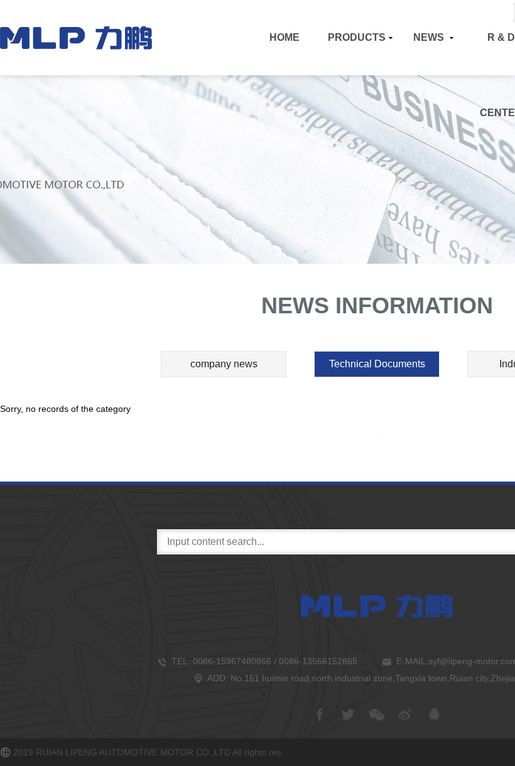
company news (224, 364)
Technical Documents (377, 364)
